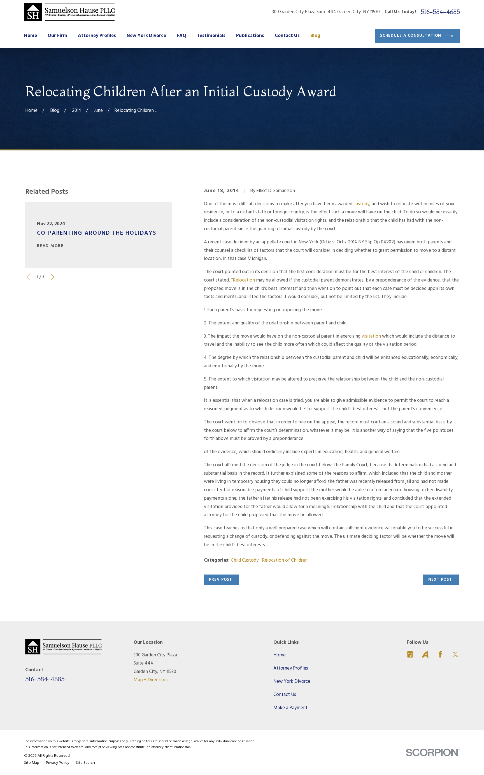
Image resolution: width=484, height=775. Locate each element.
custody (361, 204)
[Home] (69, 12)
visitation (371, 336)
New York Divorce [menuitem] (146, 36)
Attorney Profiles (290, 668)
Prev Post (220, 579)
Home (279, 655)
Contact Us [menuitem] (287, 36)
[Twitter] (455, 654)
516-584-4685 (440, 12)
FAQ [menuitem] (181, 36)
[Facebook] (440, 654)
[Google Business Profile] (410, 654)
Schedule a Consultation (410, 35)
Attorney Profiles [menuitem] (97, 36)
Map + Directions (151, 680)
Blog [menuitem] (315, 36)
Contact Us (284, 694)
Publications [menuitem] (250, 36)
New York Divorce (291, 681)
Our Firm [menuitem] (57, 36)
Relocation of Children (285, 560)
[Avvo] (425, 654)
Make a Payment (290, 708)
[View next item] (52, 277)
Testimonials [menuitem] (211, 36)
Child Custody (245, 560)
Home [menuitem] (30, 36)
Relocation (244, 280)
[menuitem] (31, 763)
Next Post (440, 579)
